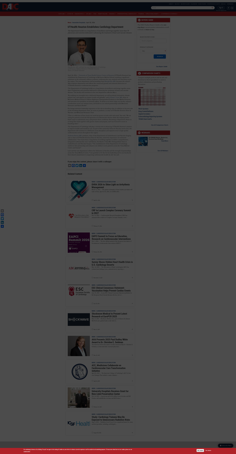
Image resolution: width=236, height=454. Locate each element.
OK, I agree (200, 450)
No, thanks (208, 450)
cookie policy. (27, 451)
